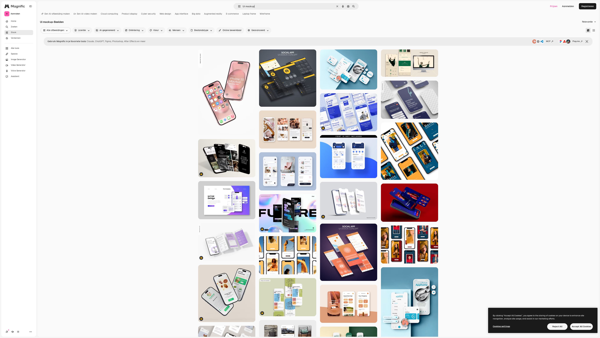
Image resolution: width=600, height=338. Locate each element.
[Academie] (12, 331)
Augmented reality (213, 13)
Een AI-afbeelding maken (57, 13)
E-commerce (232, 13)
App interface (181, 13)
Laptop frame (249, 13)
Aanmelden (568, 6)
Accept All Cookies (581, 326)
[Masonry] (588, 30)
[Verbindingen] (6, 331)
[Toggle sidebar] (30, 6)
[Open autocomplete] (238, 6)
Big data (196, 13)
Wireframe (265, 13)
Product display (129, 13)
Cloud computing (109, 13)
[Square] (593, 30)
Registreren (587, 6)
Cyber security (148, 13)
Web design (165, 13)
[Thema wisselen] (18, 331)
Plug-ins (576, 41)
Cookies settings (501, 326)
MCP (548, 41)
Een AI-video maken (87, 13)
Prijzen (553, 6)
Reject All (557, 326)
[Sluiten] (587, 41)
